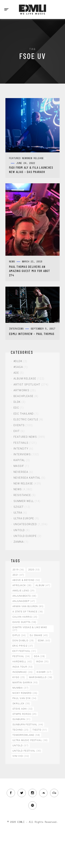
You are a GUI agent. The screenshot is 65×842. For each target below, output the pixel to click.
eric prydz (22, 645)
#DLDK (18, 361)
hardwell (22, 661)
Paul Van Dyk (24, 698)
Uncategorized (25, 524)
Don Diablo (23, 640)
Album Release (25, 378)
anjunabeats (24, 595)
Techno (20, 729)
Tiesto (39, 729)
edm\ (44, 640)
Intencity (21, 448)
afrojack (22, 585)
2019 (18, 569)
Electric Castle (26, 419)
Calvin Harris (24, 616)
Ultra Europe (24, 518)
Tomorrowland (26, 735)
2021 (18, 574)
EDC (16, 407)
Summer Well (24, 501)
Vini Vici (20, 756)
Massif (19, 466)
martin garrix (25, 682)
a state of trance (27, 611)
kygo (18, 677)
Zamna (19, 541)
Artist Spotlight (27, 384)
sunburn (21, 719)
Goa (39, 656)
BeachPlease (23, 396)
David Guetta (24, 622)
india (42, 661)
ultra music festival (30, 740)
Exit (17, 431)
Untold (19, 530)
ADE (16, 372)
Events (19, 425)
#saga (18, 367)
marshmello (41, 677)
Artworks (21, 390)
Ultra (18, 512)
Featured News (25, 436)
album (43, 585)
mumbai (20, 687)
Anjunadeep (23, 601)
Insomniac (22, 672)
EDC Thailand (24, 413)
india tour (22, 666)
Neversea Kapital (27, 477)
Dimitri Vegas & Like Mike (29, 628)
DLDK (17, 401)
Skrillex (21, 703)
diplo (19, 635)
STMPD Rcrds (24, 714)
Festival (21, 656)
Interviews (22, 454)
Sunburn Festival (27, 724)
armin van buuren (28, 606)
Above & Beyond (26, 580)
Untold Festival (26, 750)
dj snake (39, 635)
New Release (23, 483)
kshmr (44, 672)
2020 (34, 569)
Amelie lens (23, 590)
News (18, 489)
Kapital (19, 460)
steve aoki (22, 708)
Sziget (19, 506)
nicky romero (24, 693)
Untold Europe (25, 536)
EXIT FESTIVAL (24, 651)
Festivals (21, 442)
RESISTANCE (22, 495)
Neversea (21, 471)
